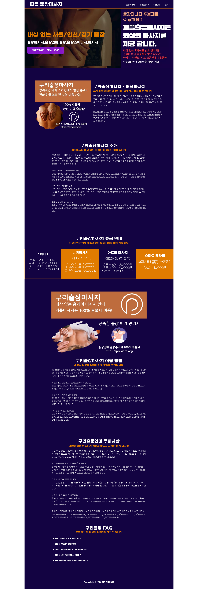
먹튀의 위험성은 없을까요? (65, 544)
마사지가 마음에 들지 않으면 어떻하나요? (71, 550)
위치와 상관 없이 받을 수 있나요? (68, 555)
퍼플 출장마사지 (46, 4)
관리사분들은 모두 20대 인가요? (68, 539)
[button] (99, 538)
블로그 (167, 5)
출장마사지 (130, 5)
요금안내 (156, 5)
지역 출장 (143, 5)
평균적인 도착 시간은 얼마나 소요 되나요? (71, 561)
